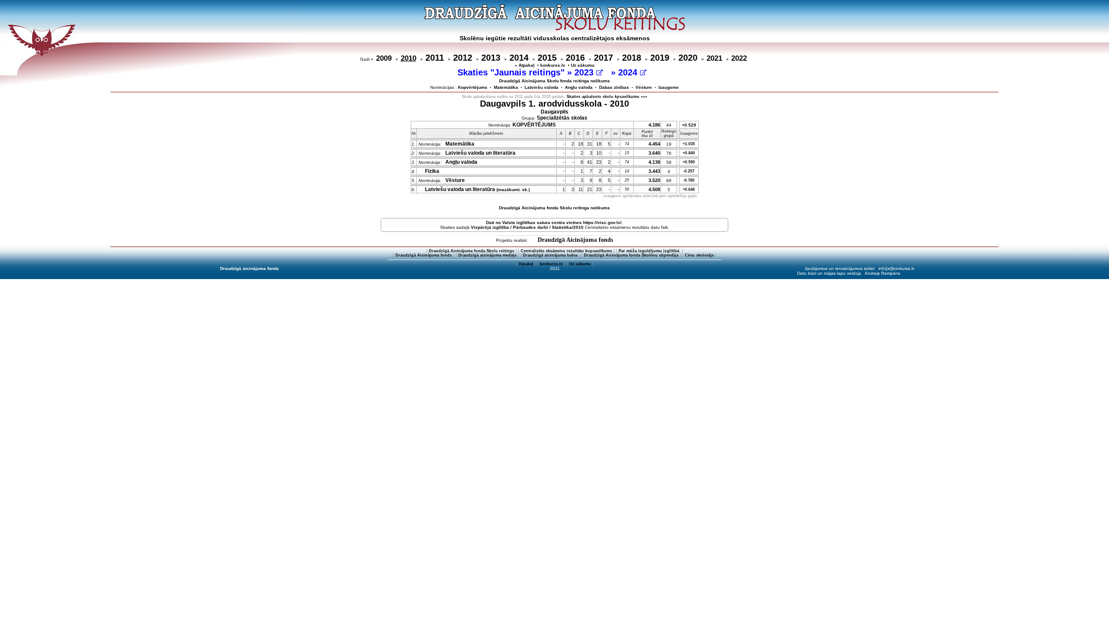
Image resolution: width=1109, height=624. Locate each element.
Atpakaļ (526, 264)
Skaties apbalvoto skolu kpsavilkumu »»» (607, 96)
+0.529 (689, 125)
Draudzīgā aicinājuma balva (550, 255)
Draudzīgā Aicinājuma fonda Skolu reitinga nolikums (554, 207)
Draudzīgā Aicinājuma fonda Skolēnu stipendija (631, 255)
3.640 (654, 153)
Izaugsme (668, 87)
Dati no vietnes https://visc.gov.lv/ (554, 222)
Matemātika (506, 87)
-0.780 (688, 180)
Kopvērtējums (472, 87)
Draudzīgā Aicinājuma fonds (575, 240)
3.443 (654, 171)
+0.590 (689, 162)
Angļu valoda (579, 87)
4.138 (654, 162)
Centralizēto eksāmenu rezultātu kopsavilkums (566, 251)
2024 (629, 72)
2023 (585, 72)
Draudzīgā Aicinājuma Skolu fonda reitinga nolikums (554, 80)
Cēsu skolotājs (699, 255)
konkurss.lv (552, 65)
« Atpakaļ (525, 65)
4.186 (654, 124)
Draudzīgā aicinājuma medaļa (487, 255)
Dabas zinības (614, 87)
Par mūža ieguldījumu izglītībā (650, 251)
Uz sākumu (582, 65)
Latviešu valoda (541, 87)
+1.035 (689, 144)
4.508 (654, 189)
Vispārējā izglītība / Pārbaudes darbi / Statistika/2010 (527, 227)
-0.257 (688, 171)
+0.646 (689, 189)
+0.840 (689, 153)
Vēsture (644, 87)
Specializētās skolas (562, 118)
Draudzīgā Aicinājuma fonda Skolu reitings (471, 251)
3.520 (654, 180)
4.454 (654, 143)
